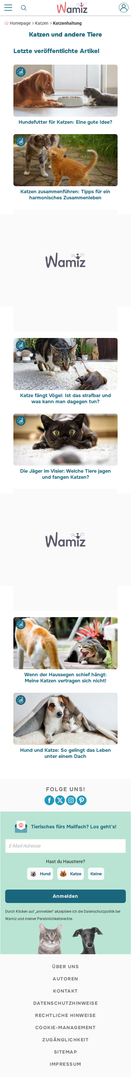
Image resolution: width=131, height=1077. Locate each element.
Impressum (65, 1064)
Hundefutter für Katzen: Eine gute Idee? (65, 122)
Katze (75, 873)
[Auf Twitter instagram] (71, 800)
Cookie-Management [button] (65, 1028)
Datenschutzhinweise (65, 1003)
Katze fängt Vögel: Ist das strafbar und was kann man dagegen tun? (65, 399)
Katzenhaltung (67, 23)
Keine (96, 873)
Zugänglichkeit (65, 1040)
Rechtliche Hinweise (65, 1015)
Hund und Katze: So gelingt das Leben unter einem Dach (65, 753)
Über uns (65, 967)
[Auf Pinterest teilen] (82, 800)
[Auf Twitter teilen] (60, 800)
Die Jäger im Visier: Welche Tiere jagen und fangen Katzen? (65, 474)
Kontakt (65, 991)
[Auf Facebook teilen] (49, 800)
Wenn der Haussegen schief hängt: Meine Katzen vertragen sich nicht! (65, 678)
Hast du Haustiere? (65, 861)
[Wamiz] (75, 7)
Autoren (65, 979)
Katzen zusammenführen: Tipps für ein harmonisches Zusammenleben (66, 195)
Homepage (20, 23)
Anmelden (65, 896)
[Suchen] (24, 7)
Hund (45, 873)
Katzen (41, 23)
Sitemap (65, 1052)
